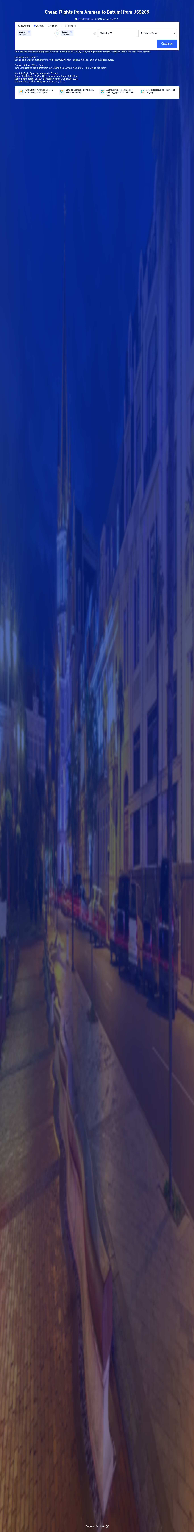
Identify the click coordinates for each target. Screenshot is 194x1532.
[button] (170, 4)
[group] (37, 33)
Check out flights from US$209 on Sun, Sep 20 (95, 19)
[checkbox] (70, 26)
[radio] (24, 26)
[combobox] (32, 33)
